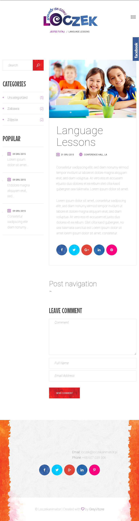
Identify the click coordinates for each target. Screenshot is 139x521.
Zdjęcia (22, 120)
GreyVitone (96, 509)
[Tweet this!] (74, 249)
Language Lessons (79, 136)
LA (105, 154)
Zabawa (22, 108)
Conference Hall (93, 154)
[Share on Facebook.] (61, 249)
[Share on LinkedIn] (99, 249)
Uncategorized (22, 97)
